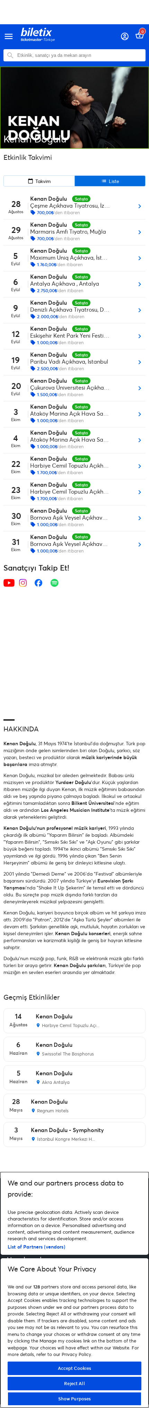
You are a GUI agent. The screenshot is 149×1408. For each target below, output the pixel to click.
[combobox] (80, 55)
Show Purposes (74, 1399)
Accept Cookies (74, 1368)
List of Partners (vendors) (36, 1246)
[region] (74, 1290)
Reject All (74, 1383)
